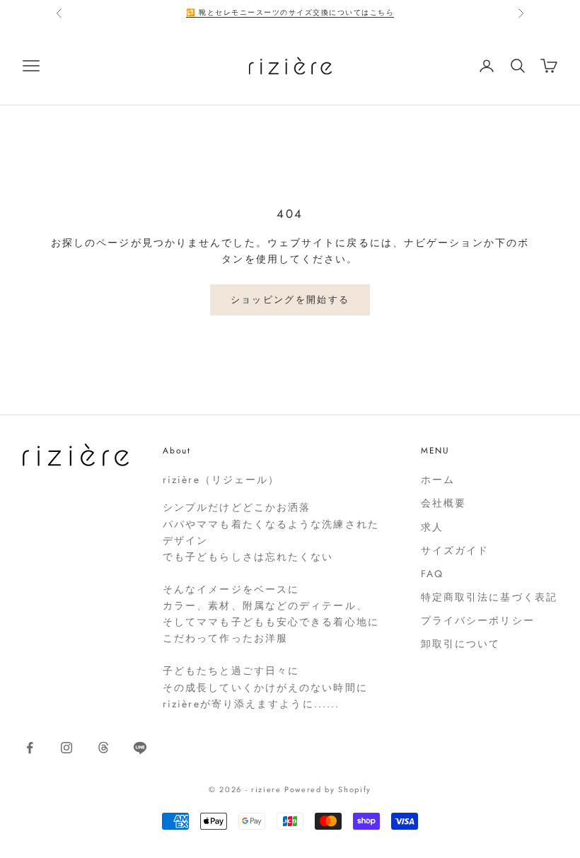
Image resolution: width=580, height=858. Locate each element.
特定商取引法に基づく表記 (489, 597)
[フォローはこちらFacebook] (30, 748)
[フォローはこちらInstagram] (66, 748)
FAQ (432, 574)
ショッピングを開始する (290, 299)
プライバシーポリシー (478, 620)
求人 (432, 527)
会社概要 (443, 503)
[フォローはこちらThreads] (103, 748)
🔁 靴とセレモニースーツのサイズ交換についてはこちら (290, 12)
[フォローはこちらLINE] (140, 748)
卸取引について (461, 644)
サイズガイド (455, 550)
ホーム (438, 480)
